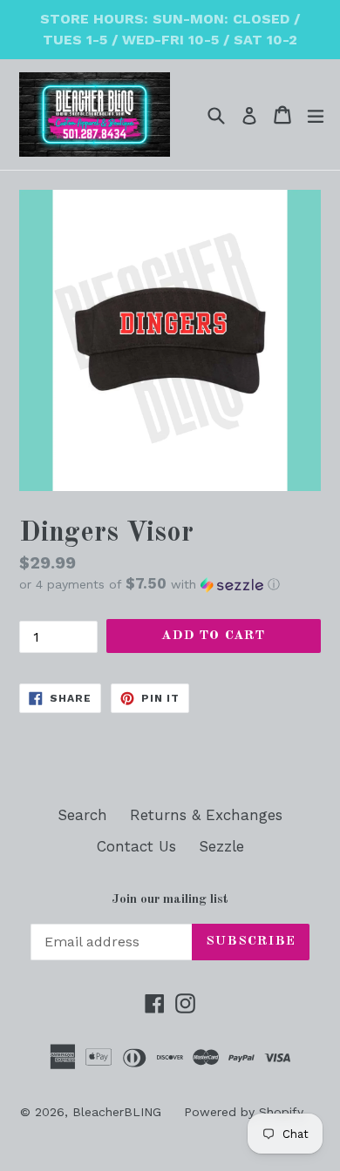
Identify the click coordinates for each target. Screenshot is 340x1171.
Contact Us (136, 846)
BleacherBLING (116, 1112)
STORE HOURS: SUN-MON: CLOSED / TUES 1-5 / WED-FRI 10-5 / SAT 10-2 (170, 29)
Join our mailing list (170, 899)
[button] (170, 584)
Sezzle (221, 846)
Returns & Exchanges (206, 815)
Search (82, 815)
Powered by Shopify (243, 1112)
